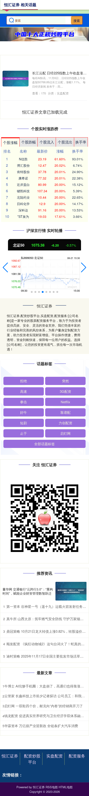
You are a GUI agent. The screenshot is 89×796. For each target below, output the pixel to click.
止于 (23, 433)
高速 (23, 391)
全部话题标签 (44, 443)
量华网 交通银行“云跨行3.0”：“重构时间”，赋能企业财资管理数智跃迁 (28, 591)
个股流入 (46, 142)
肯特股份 (23, 171)
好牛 (23, 412)
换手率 (80, 142)
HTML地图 (66, 787)
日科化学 (23, 203)
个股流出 (65, 142)
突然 (65, 380)
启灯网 (65, 433)
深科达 (23, 210)
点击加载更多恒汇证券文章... (44, 112)
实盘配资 (54, 756)
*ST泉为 (23, 216)
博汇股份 (23, 165)
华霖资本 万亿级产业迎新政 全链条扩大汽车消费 (41, 725)
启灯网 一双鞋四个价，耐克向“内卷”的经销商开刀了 (43, 705)
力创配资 (65, 422)
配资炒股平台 (32, 759)
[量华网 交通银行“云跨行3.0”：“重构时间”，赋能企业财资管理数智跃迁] (70, 591)
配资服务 (77, 756)
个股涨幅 (10, 142)
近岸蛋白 (23, 184)
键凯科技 (23, 191)
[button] (5, 268)
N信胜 (23, 159)
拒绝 (23, 380)
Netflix (65, 401)
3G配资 (65, 391)
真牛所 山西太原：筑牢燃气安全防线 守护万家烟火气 (46, 618)
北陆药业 (23, 197)
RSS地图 (52, 787)
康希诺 (23, 178)
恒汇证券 (10, 756)
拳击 (23, 401)
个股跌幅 (28, 142)
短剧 (23, 422)
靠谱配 (65, 412)
